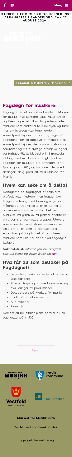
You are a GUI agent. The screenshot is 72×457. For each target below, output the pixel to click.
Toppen (36, 350)
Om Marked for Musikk (30, 427)
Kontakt (53, 427)
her (55, 253)
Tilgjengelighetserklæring (36, 440)
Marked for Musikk (23, 38)
